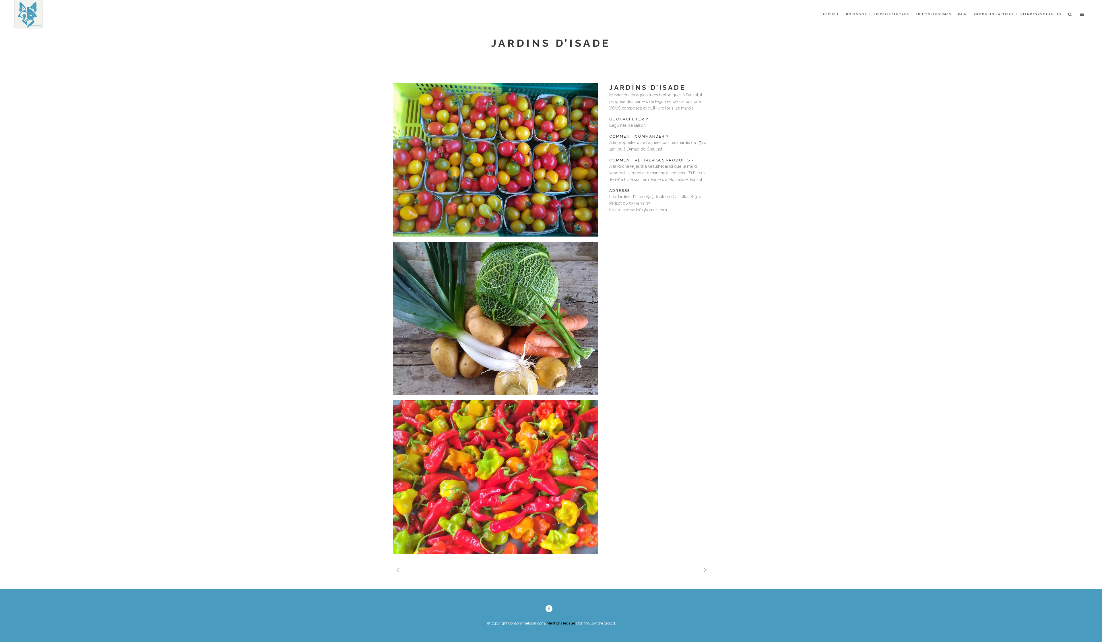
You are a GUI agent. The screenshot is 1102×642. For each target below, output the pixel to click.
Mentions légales (560, 623)
